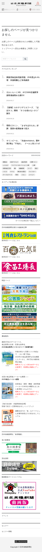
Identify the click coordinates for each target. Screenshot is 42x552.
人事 (34, 165)
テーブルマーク (7, 174)
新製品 (5, 162)
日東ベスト (33, 162)
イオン (24, 174)
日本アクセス (14, 162)
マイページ (22, 541)
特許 (17, 174)
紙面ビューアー (10, 9)
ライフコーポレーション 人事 (20, 165)
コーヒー (31, 174)
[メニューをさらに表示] (3, 3)
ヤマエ (12, 171)
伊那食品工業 (7, 168)
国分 (36, 168)
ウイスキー (32, 171)
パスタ (5, 171)
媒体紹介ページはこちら (11, 240)
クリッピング (23, 9)
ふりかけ (5, 165)
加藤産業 (21, 168)
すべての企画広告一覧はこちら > (28, 221)
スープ (30, 168)
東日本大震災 (22, 171)
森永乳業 (24, 162)
